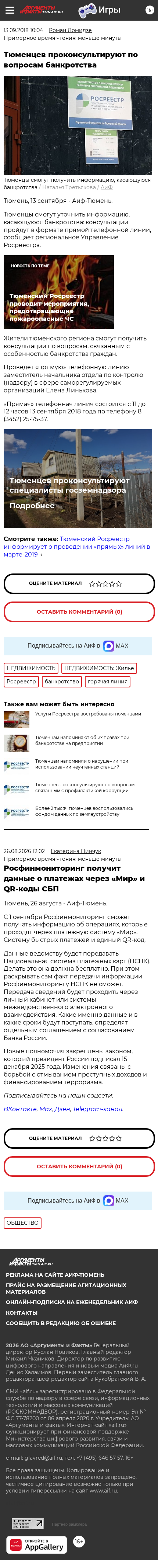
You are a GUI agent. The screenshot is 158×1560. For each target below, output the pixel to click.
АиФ (107, 187)
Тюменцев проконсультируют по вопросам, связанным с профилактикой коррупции (85, 787)
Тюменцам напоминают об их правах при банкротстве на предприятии (82, 740)
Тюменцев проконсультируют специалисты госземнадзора (70, 485)
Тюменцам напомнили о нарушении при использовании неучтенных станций (81, 764)
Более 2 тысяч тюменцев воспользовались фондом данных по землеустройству (84, 811)
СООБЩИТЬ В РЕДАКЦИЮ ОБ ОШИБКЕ (61, 1323)
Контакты (21, 1313)
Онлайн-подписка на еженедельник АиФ (72, 1302)
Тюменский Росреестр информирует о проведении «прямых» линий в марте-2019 (77, 546)
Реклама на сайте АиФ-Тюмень (55, 1275)
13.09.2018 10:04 (23, 30)
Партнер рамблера (69, 1524)
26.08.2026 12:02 (24, 851)
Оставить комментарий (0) (79, 612)
